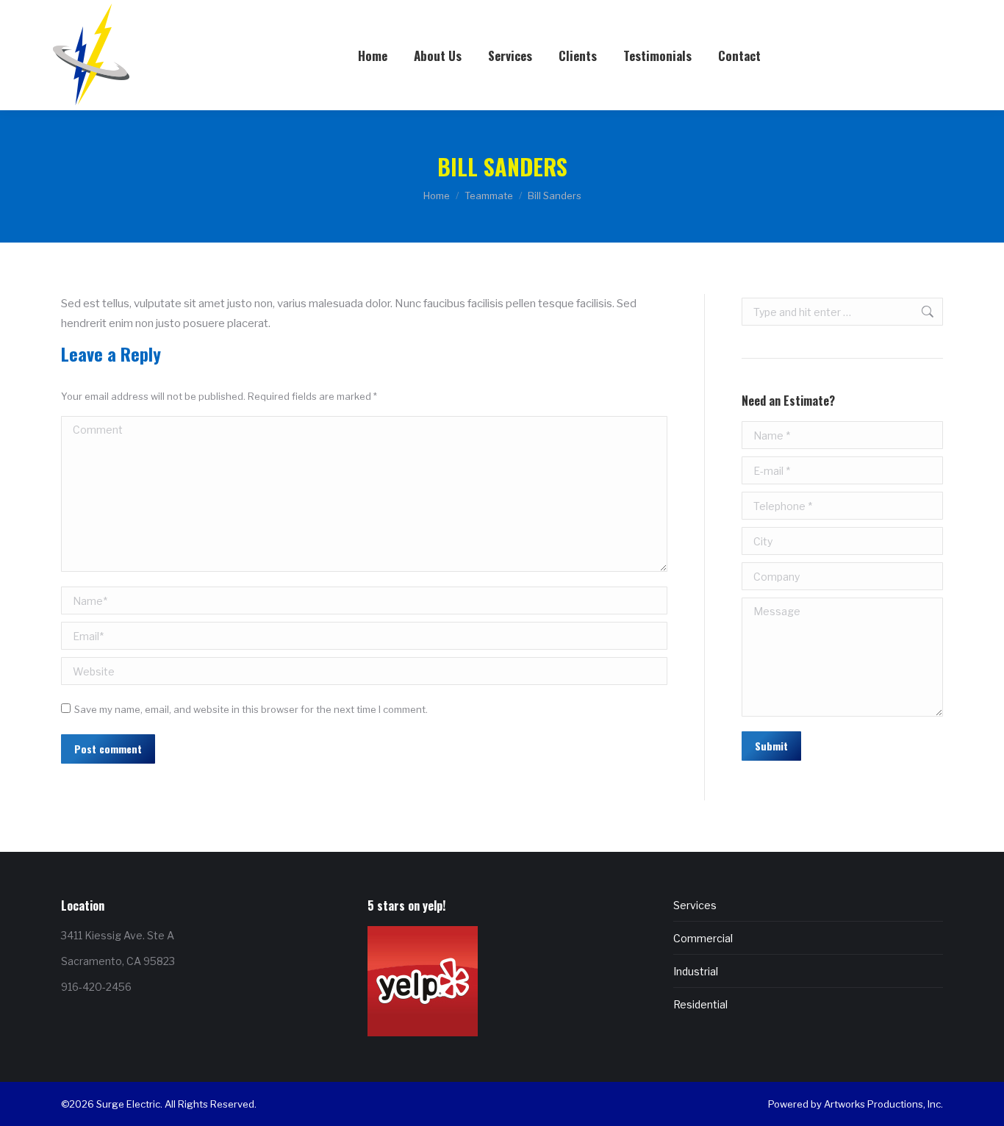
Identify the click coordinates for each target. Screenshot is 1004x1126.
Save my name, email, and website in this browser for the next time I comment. (251, 709)
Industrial (695, 971)
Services (695, 905)
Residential (700, 1004)
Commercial (703, 938)
